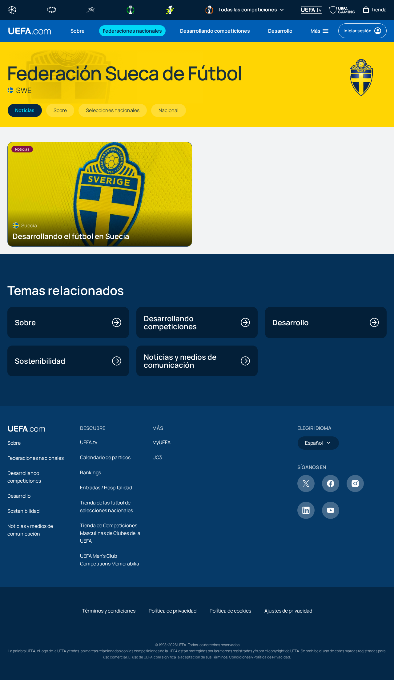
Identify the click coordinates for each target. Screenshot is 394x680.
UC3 (157, 457)
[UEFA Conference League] (130, 9)
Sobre (14, 442)
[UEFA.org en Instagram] (355, 490)
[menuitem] (78, 31)
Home (29, 30)
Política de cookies (230, 610)
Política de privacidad (172, 610)
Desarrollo (18, 495)
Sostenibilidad (23, 511)
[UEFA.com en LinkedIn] (306, 517)
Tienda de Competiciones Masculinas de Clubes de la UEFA (110, 533)
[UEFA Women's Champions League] (52, 9)
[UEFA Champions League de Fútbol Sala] (91, 9)
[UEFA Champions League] (12, 9)
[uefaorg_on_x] (306, 490)
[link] (77, 31)
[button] (320, 31)
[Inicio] (26, 429)
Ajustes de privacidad (288, 610)
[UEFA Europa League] (209, 9)
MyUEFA (161, 442)
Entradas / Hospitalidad (106, 487)
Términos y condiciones (108, 610)
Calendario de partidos (105, 457)
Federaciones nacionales (35, 458)
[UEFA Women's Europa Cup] (170, 9)
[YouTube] (330, 517)
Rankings (90, 472)
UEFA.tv (88, 442)
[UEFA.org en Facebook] (330, 490)
